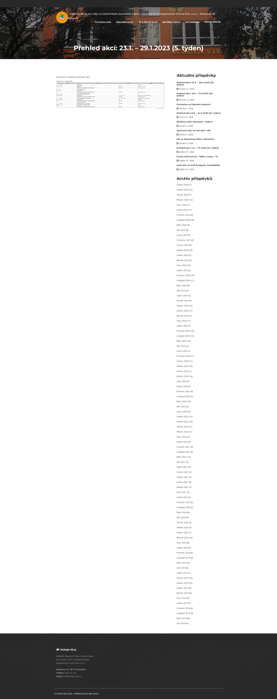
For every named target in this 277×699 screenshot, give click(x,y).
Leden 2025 (182, 270)
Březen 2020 (183, 537)
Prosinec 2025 (183, 215)
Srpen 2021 (182, 467)
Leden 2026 (182, 209)
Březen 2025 (183, 260)
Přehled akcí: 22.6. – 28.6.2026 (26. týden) (195, 83)
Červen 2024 (183, 300)
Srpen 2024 (182, 295)
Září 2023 (181, 346)
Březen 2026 (183, 199)
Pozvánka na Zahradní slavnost (194, 104)
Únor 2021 (182, 492)
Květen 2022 (182, 421)
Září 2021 (181, 462)
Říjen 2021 (182, 457)
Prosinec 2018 (183, 608)
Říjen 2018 (182, 618)
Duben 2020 (182, 532)
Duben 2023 (182, 371)
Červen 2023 (183, 361)
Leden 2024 (182, 325)
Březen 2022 (183, 431)
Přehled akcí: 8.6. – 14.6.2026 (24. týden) (199, 113)
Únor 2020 (182, 542)
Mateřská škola (171, 22)
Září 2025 (181, 230)
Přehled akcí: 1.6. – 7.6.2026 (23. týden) (198, 148)
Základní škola (125, 22)
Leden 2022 (182, 441)
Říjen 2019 (182, 562)
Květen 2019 (182, 583)
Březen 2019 (183, 593)
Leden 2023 (182, 386)
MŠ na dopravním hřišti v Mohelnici (195, 139)
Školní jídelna (212, 21)
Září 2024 (181, 290)
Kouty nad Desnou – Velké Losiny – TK (197, 156)
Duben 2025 (182, 255)
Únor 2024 (182, 320)
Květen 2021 (182, 477)
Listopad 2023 (183, 336)
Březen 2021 (183, 487)
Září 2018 (181, 623)
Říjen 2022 (182, 401)
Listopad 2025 (183, 220)
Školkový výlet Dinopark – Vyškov (195, 121)
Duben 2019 (182, 588)
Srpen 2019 (182, 573)
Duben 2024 (182, 310)
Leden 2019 (182, 603)
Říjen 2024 (182, 285)
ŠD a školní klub (148, 22)
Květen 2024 (182, 305)
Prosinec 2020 (183, 502)
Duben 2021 (182, 482)
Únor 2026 (182, 204)
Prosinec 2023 (183, 330)
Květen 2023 (182, 366)
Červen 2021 (183, 472)
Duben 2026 (182, 194)
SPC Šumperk (192, 22)
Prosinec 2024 (183, 275)
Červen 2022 (183, 416)
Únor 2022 (182, 436)
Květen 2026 (182, 189)
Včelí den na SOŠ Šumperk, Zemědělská (198, 165)
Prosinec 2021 (183, 446)
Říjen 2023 (182, 341)
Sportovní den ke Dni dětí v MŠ (193, 130)
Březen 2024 (183, 315)
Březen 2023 (183, 376)
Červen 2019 (183, 578)
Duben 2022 (182, 426)
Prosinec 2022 (183, 391)
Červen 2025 (183, 245)
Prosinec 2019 (183, 552)
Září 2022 (181, 406)
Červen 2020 (183, 522)
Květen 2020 (182, 527)
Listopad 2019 (183, 557)
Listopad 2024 (183, 280)
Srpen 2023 (182, 351)
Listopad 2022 (183, 396)
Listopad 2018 (183, 613)
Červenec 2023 (184, 356)
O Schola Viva (103, 22)
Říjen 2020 (182, 512)
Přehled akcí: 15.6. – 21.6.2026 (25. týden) (195, 94)
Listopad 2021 (183, 451)
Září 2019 (181, 567)
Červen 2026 (183, 184)
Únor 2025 (182, 265)
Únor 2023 (182, 381)
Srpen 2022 (182, 411)
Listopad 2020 (183, 507)
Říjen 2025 (182, 225)
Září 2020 (181, 517)
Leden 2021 (182, 497)
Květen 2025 (182, 250)
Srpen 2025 (182, 235)
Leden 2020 (182, 547)
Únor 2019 (182, 598)
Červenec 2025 (184, 240)
